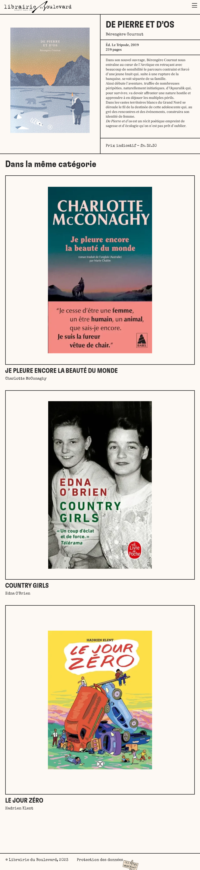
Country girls (27, 586)
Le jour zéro (24, 800)
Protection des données (100, 860)
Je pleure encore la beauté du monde (61, 371)
